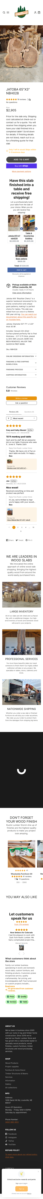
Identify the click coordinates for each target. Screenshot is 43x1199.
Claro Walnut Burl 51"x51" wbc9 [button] (18, 520)
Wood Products (11, 1063)
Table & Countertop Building (29, 236)
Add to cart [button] (21, 270)
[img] (21, 921)
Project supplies (12, 1066)
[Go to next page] (21, 531)
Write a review (21, 398)
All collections (11, 1087)
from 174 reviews (21, 924)
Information (10, 1080)
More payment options (21, 171)
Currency (9, 1168)
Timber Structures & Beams (16, 1073)
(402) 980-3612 (12, 1122)
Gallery (8, 1084)
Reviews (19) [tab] (13, 412)
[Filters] (8, 418)
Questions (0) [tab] (29, 412)
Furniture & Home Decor (15, 1070)
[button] (11, 99)
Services (8, 1077)
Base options (21, 259)
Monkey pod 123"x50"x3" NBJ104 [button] (16, 468)
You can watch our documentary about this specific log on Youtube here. (21, 317)
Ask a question (21, 403)
